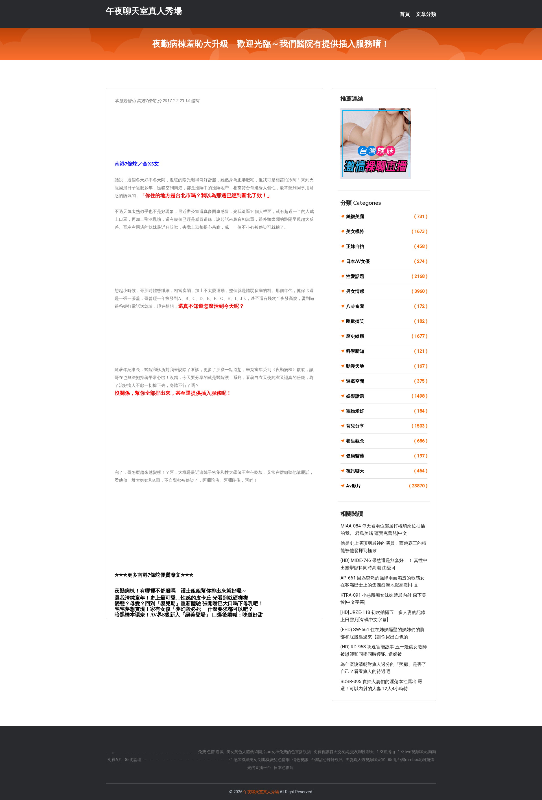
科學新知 (386, 351)
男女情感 (386, 291)
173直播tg (386, 751)
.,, (112, 751)
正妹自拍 (386, 246)
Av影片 (386, 486)
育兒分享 (386, 426)
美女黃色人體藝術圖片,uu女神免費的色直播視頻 (268, 751)
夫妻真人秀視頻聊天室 (365, 759)
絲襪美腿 (386, 216)
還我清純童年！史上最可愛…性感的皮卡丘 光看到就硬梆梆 (181, 598)
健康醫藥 (386, 456)
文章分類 (426, 14)
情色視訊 (300, 759)
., (158, 751)
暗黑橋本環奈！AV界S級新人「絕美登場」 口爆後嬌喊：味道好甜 (189, 615)
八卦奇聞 (386, 306)
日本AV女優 (386, 261)
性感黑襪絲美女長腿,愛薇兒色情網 (260, 759)
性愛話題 (386, 276)
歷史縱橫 (386, 336)
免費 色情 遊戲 (211, 751)
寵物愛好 (386, 411)
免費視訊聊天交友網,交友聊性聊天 (344, 751)
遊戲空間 (386, 381)
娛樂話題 (386, 396)
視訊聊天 (386, 471)
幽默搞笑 (386, 321)
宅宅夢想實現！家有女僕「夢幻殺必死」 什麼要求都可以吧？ (184, 609)
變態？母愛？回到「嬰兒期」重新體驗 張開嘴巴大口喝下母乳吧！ (189, 603)
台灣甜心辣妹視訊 (327, 759)
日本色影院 (284, 767)
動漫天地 (386, 366)
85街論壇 (133, 759)
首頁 (405, 14)
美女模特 (386, 231)
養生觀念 (386, 441)
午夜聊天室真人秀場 (144, 11)
